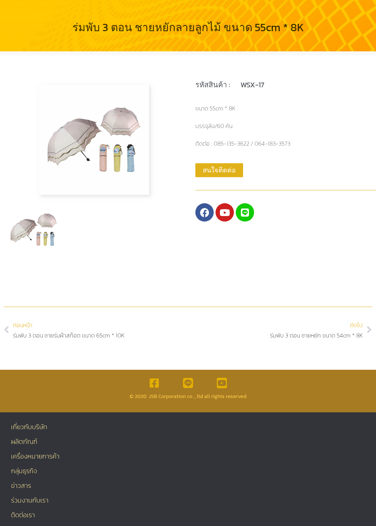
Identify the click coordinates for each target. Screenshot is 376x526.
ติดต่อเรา (23, 515)
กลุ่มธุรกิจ (24, 471)
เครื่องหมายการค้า (35, 456)
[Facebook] (204, 212)
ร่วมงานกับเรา (29, 500)
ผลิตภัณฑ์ (24, 441)
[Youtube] (225, 212)
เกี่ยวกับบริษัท (29, 427)
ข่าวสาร (21, 485)
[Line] (245, 212)
